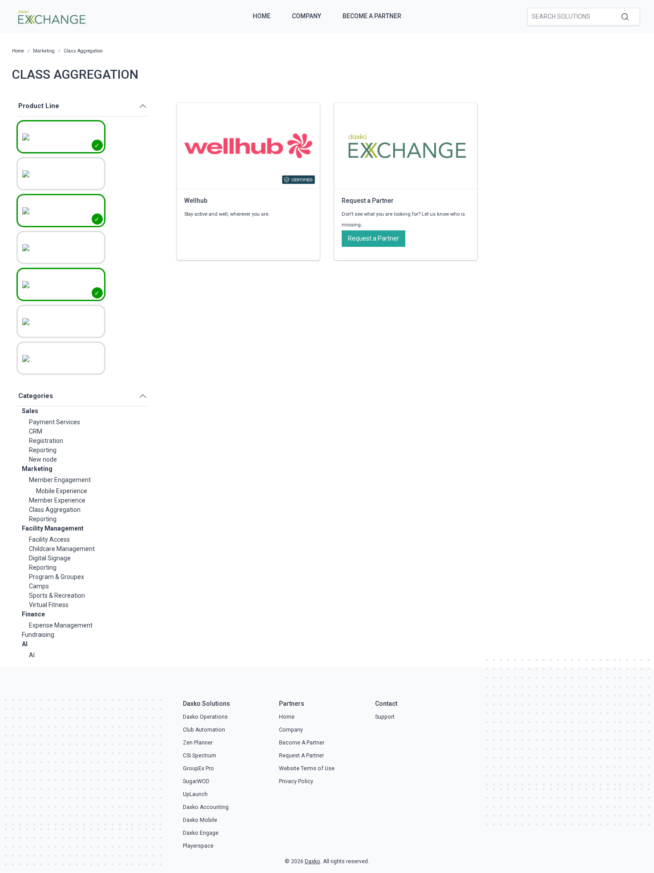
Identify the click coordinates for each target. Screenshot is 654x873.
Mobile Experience (61, 491)
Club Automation (204, 730)
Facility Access (49, 539)
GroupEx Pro (198, 768)
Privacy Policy (296, 781)
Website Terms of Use (307, 768)
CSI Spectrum (199, 755)
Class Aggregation (55, 509)
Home (261, 16)
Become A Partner (372, 16)
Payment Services (54, 422)
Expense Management (61, 625)
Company (306, 16)
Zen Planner (198, 743)
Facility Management (53, 528)
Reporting (43, 450)
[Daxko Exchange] (51, 16)
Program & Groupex (56, 576)
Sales (30, 410)
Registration (46, 440)
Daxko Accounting (206, 807)
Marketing (37, 468)
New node (43, 459)
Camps (39, 586)
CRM (35, 431)
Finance (33, 614)
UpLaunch (195, 794)
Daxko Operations (205, 717)
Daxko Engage (200, 833)
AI (25, 644)
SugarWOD (196, 781)
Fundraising (38, 634)
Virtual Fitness (49, 604)
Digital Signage (50, 558)
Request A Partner (301, 755)
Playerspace (198, 846)
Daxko (312, 861)
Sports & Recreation (57, 595)
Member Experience (57, 500)
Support (385, 717)
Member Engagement (60, 479)
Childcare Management (62, 548)
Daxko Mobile (200, 820)
